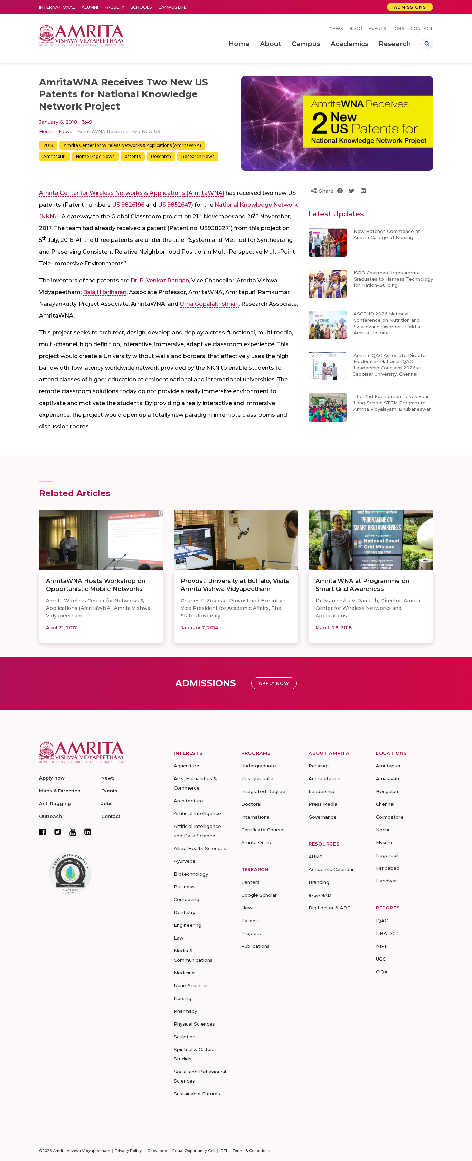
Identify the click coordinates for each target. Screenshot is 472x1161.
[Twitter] (57, 831)
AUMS (315, 856)
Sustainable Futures (197, 1093)
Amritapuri (54, 156)
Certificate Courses (263, 829)
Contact (421, 28)
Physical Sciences (194, 1024)
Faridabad (387, 868)
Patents (250, 920)
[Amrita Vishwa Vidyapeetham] (81, 34)
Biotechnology (191, 874)
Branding (319, 882)
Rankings (319, 765)
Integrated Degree (263, 791)
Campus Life (172, 7)
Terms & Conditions (251, 1150)
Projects (251, 933)
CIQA (382, 971)
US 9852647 (174, 204)
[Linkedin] (87, 831)
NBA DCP (387, 933)
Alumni (90, 7)
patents (133, 156)
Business (184, 886)
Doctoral (251, 804)
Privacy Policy (128, 1150)
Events (377, 28)
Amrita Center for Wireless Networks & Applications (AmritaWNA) (132, 145)
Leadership (321, 791)
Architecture (188, 800)
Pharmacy (185, 1011)
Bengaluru (388, 791)
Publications (255, 946)
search (427, 44)
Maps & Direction (60, 790)
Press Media (323, 804)
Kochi (382, 829)
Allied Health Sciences (200, 848)
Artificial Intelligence (197, 813)
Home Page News (95, 156)
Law (178, 938)
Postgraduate (257, 778)
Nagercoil (387, 855)
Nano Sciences (191, 985)
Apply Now (274, 683)
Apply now (52, 778)
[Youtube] (72, 832)
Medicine (184, 972)
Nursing (182, 998)
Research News (197, 156)
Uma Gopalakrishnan (209, 304)
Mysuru (384, 842)
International (57, 7)
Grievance (157, 1150)
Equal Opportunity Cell (193, 1150)
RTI (224, 1150)
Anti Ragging (55, 803)
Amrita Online (257, 842)
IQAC (382, 920)
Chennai (385, 804)
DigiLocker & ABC (329, 907)
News (336, 28)
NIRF (382, 946)
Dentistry (184, 912)
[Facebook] (42, 831)
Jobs (398, 28)
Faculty (114, 7)
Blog (355, 28)
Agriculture (186, 765)
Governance (323, 817)
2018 (48, 145)
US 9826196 (128, 204)
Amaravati (387, 778)
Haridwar (386, 881)
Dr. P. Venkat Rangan (160, 280)
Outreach (50, 816)
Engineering (187, 925)
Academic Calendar (331, 869)
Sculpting (185, 1036)
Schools (141, 7)
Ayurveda (185, 861)
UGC (381, 959)
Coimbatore (390, 817)
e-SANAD (320, 895)
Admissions (410, 7)
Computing (186, 899)
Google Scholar (259, 895)
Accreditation (324, 778)
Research (161, 156)
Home (46, 131)
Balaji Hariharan (104, 292)
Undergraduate (258, 765)
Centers (250, 882)
